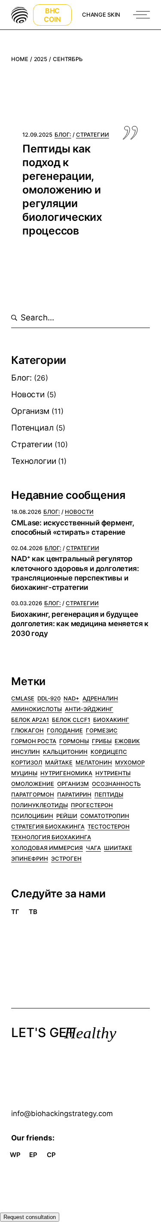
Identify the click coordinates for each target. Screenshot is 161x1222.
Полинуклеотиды (39, 805)
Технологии (33, 461)
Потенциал (32, 428)
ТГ (15, 912)
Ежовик (127, 741)
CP (51, 1155)
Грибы (102, 741)
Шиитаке (118, 847)
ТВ (33, 912)
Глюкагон (27, 730)
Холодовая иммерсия (47, 847)
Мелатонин (94, 762)
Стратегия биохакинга (48, 826)
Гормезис (102, 730)
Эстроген (66, 858)
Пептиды (108, 794)
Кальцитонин (65, 751)
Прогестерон (92, 805)
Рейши (66, 815)
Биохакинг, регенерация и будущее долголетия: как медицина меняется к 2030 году (80, 624)
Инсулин (25, 751)
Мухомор (130, 762)
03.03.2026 (26, 603)
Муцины (24, 773)
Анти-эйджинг (89, 709)
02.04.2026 (27, 548)
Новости (28, 394)
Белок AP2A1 (30, 719)
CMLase (22, 698)
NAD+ (71, 698)
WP (15, 1155)
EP (33, 1155)
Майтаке (59, 762)
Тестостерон (109, 826)
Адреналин (100, 698)
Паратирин (74, 794)
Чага (93, 847)
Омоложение (32, 783)
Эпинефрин (29, 858)
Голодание (65, 730)
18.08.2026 (26, 511)
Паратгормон (32, 794)
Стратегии (31, 444)
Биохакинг (111, 719)
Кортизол (26, 762)
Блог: (21, 378)
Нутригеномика (66, 773)
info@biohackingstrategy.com (62, 1113)
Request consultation (29, 1217)
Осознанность (116, 783)
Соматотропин (104, 815)
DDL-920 (49, 698)
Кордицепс (109, 751)
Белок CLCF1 (71, 719)
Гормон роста (33, 741)
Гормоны (74, 741)
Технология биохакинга (51, 837)
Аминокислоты (36, 709)
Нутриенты (113, 773)
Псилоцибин (32, 815)
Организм (30, 411)
